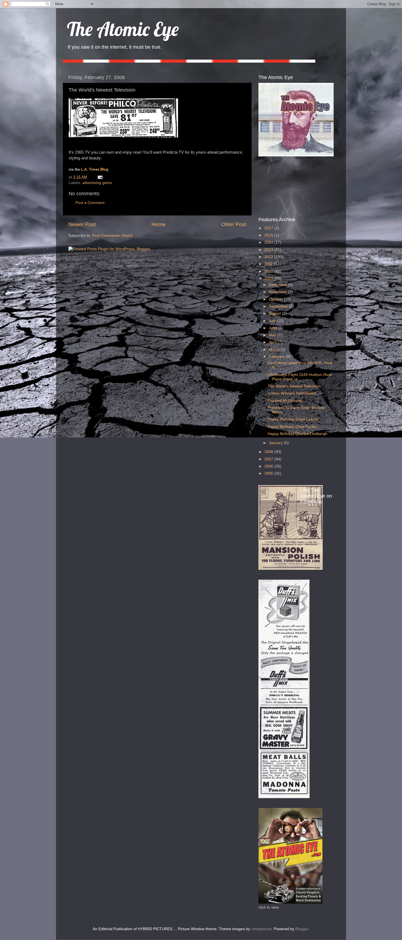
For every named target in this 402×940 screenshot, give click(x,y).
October (276, 299)
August (275, 313)
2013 (269, 250)
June (273, 328)
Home (159, 224)
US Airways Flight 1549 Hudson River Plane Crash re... (300, 377)
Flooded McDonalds (285, 401)
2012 (269, 257)
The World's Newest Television (294, 386)
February (277, 357)
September (279, 306)
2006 (269, 466)
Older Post (233, 224)
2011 (269, 264)
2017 (269, 228)
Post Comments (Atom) (112, 235)
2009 (269, 278)
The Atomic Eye (123, 29)
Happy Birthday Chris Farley (292, 427)
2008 (269, 452)
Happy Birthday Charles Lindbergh (297, 434)
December (278, 285)
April (273, 342)
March (275, 350)
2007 (269, 459)
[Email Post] (99, 177)
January (276, 443)
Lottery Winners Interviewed (292, 393)
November (278, 292)
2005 (269, 473)
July (273, 321)
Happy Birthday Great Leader (293, 419)
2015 (269, 235)
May (273, 335)
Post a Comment (89, 203)
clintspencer (261, 929)
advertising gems (97, 183)
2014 (269, 242)
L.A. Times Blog (94, 169)
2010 (269, 271)
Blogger (301, 929)
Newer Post (82, 224)
